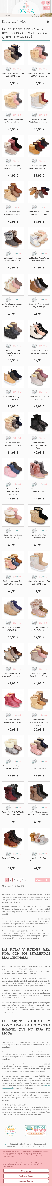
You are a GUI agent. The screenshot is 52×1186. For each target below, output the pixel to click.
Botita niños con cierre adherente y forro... (39, 767)
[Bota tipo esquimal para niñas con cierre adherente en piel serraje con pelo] (13, 100)
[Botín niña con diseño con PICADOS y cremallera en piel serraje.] (13, 608)
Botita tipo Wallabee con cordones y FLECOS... (39, 213)
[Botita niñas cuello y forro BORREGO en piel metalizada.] (13, 746)
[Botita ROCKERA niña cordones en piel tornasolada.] (39, 331)
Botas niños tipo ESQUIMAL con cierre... (39, 120)
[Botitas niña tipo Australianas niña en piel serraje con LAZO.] (39, 654)
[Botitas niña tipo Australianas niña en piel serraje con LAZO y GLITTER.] (39, 839)
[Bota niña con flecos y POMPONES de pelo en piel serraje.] (39, 792)
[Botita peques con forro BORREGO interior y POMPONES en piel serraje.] (13, 562)
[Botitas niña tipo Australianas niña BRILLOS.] (13, 331)
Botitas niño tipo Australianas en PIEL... (39, 166)
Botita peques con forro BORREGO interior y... (13, 582)
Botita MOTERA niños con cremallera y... (13, 859)
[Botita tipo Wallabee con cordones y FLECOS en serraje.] (39, 192)
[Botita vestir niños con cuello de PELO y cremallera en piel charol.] (39, 608)
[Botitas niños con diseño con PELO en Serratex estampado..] (39, 469)
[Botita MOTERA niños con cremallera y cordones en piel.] (13, 839)
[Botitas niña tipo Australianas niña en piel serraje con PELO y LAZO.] (13, 146)
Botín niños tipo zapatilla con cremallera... (13, 397)
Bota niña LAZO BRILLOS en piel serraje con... (13, 813)
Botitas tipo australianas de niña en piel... (39, 397)
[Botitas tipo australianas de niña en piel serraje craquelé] (39, 377)
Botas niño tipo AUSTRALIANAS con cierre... (39, 722)
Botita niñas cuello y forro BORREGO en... (13, 767)
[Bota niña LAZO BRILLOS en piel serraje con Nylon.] (13, 792)
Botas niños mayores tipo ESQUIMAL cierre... (39, 74)
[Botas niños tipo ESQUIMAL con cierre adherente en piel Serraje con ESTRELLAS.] (39, 100)
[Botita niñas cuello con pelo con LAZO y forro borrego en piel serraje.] (13, 515)
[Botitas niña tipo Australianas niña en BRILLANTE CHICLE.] (13, 700)
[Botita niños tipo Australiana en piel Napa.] (13, 192)
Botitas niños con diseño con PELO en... (39, 490)
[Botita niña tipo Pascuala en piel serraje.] (39, 284)
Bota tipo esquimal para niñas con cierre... (13, 120)
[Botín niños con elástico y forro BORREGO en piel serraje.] (13, 284)
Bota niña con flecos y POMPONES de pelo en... (39, 813)
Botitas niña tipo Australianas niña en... (13, 166)
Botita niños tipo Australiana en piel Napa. (13, 213)
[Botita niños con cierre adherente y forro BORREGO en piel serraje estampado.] (39, 746)
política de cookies (29, 1159)
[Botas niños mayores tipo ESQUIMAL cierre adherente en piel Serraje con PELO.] (39, 54)
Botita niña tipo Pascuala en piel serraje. (39, 305)
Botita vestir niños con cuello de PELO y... (13, 259)
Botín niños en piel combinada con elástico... (13, 674)
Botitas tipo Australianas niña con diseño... (39, 259)
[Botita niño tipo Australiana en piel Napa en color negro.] (39, 423)
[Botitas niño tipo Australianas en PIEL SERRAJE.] (39, 146)
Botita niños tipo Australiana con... (39, 536)
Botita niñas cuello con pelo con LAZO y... (13, 536)
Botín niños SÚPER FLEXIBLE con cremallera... (13, 491)
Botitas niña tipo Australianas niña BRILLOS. (13, 353)
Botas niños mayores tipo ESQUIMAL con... (13, 74)
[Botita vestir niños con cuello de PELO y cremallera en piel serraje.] (13, 238)
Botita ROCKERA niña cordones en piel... (39, 351)
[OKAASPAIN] (26, 6)
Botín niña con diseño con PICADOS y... (13, 628)
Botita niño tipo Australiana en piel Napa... (39, 445)
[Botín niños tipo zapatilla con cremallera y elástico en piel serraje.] (13, 377)
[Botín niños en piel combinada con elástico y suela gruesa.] (13, 654)
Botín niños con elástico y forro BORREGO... (13, 305)
